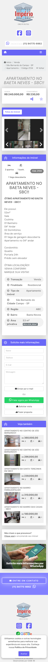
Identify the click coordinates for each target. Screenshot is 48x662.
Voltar (41, 68)
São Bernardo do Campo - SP (19, 65)
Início (8, 62)
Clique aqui (9, 536)
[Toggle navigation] (40, 52)
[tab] (12, 112)
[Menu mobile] (5, 52)
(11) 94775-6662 (32, 43)
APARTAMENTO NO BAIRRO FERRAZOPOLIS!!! (17, 489)
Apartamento (12, 68)
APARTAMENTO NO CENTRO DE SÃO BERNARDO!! (21, 431)
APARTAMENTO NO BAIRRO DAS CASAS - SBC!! (23, 508)
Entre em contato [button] (25, 580)
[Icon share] (19, 33)
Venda (17, 62)
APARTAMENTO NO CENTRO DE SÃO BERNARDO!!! (21, 451)
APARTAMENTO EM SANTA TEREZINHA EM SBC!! (22, 470)
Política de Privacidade (26, 647)
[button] (7, 130)
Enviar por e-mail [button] (25, 389)
